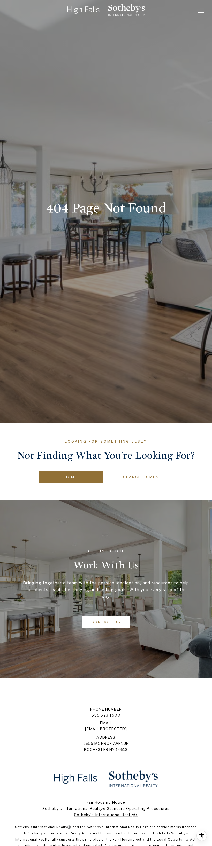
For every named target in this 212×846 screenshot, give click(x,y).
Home (71, 477)
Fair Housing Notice (106, 802)
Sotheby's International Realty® (106, 815)
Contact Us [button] (106, 622)
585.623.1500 (106, 715)
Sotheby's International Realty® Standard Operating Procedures (106, 809)
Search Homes (141, 477)
